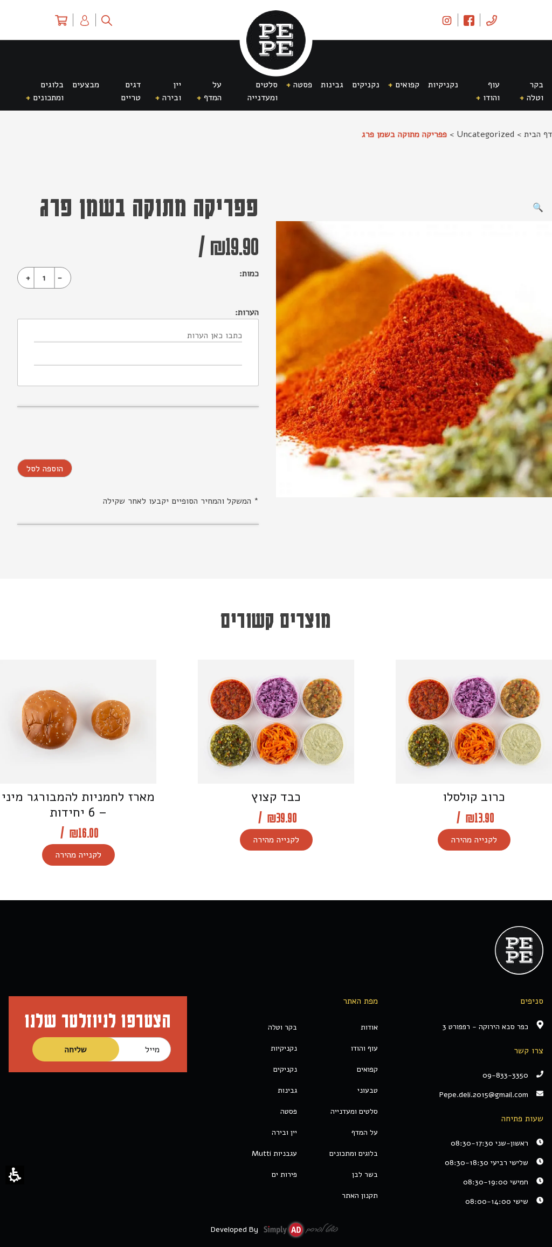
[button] (14, 1175)
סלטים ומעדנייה (354, 1111)
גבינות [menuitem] (332, 85)
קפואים (367, 1069)
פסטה (288, 1111)
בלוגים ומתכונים (353, 1153)
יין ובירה (284, 1132)
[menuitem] (491, 20)
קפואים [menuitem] (407, 85)
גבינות (287, 1090)
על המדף (364, 1132)
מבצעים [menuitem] (85, 85)
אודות (369, 1027)
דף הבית (538, 134)
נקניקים (285, 1069)
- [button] (60, 278)
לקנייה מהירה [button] (474, 840)
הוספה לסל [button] (44, 469)
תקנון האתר (360, 1195)
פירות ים (284, 1174)
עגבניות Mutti (274, 1153)
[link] (446, 20)
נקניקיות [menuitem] (443, 85)
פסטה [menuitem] (302, 85)
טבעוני (367, 1090)
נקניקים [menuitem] (366, 85)
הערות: (247, 312)
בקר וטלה (282, 1027)
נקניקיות (284, 1048)
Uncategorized (485, 134)
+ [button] (28, 278)
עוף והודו (364, 1048)
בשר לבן (365, 1174)
